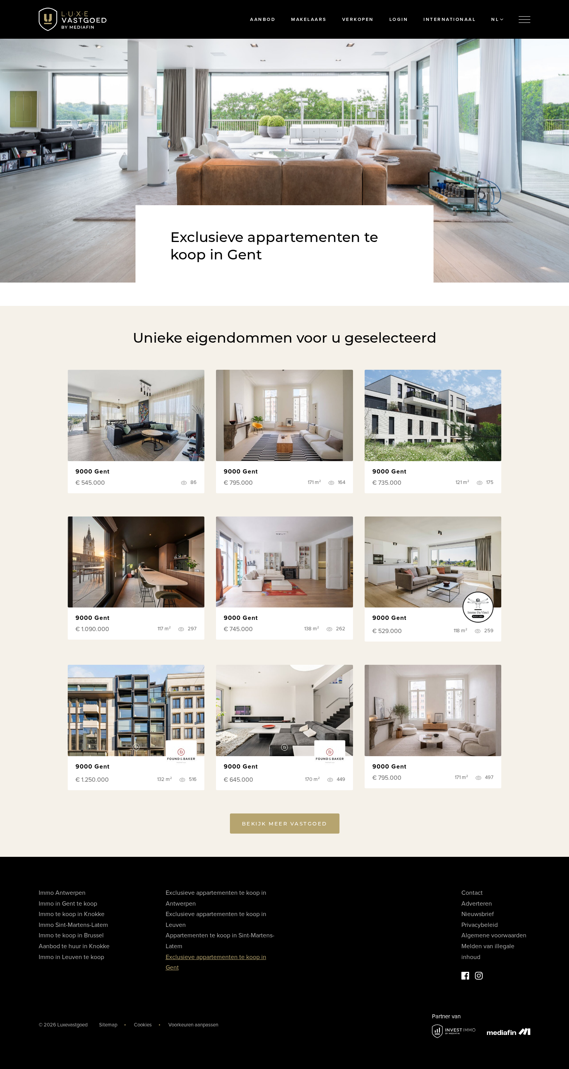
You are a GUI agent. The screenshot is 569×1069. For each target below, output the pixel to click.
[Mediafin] (508, 1031)
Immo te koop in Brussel (71, 935)
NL (495, 19)
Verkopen (358, 19)
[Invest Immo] (453, 1031)
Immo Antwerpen (62, 893)
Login (398, 19)
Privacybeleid (479, 925)
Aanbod (263, 19)
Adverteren (476, 904)
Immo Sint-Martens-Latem (73, 925)
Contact (472, 893)
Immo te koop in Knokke (72, 914)
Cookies (143, 1025)
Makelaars (309, 19)
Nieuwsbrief (477, 914)
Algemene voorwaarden (493, 935)
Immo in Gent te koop (68, 904)
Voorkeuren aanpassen (193, 1025)
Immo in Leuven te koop (71, 957)
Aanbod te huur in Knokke (74, 946)
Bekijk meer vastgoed (284, 823)
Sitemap (108, 1025)
